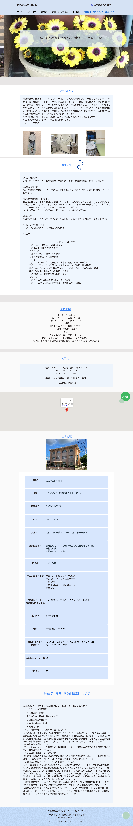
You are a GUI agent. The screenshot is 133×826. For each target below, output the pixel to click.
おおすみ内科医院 (65, 811)
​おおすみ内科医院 (27, 5)
